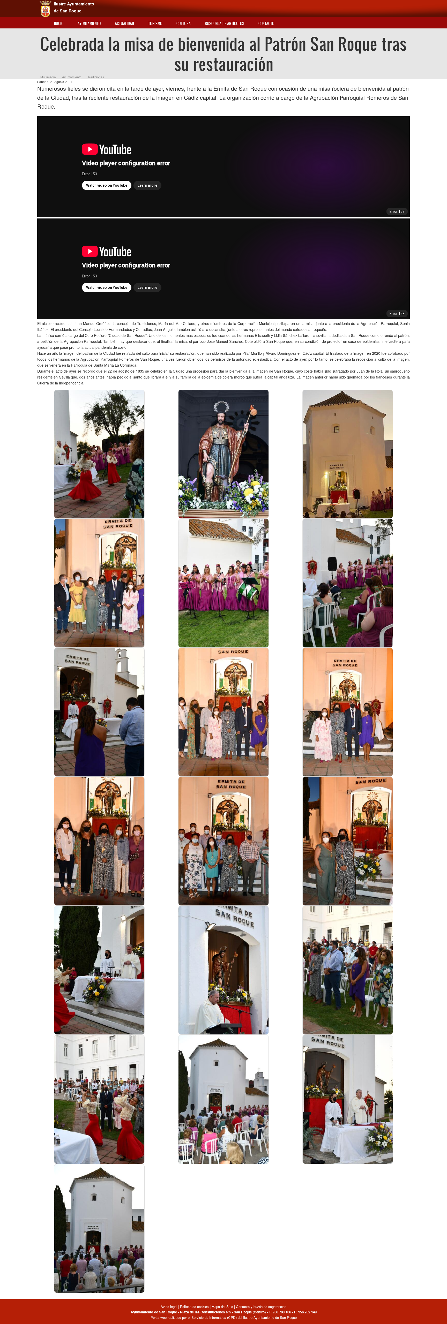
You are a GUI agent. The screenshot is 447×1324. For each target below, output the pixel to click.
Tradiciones (96, 77)
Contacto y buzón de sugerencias (261, 1306)
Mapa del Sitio (222, 1306)
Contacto (266, 23)
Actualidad (124, 23)
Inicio (58, 23)
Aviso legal (169, 1306)
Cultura (183, 23)
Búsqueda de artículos (224, 23)
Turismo (155, 23)
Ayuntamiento (89, 23)
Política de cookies (194, 1306)
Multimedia (48, 77)
